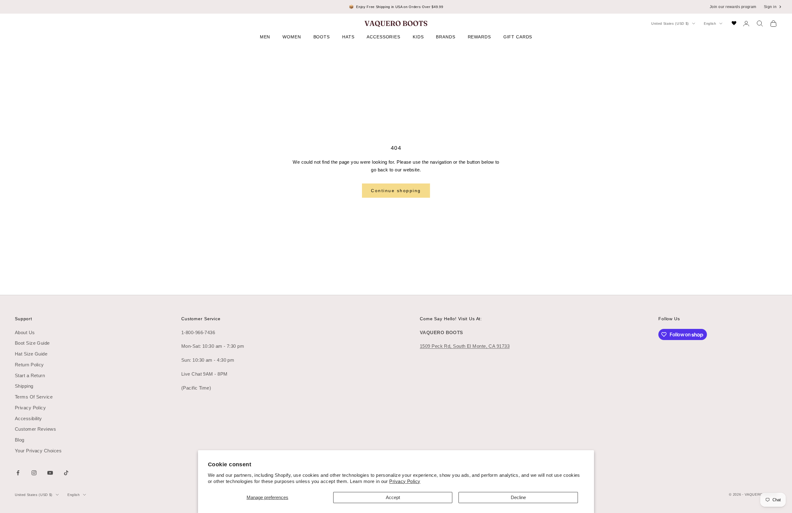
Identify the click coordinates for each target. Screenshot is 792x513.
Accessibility (28, 418)
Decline (518, 497)
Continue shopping (396, 190)
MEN (265, 36)
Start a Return (30, 375)
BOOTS (321, 36)
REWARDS (479, 36)
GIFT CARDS (517, 36)
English (710, 23)
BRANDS (445, 36)
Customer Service (201, 318)
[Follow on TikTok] (66, 473)
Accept (393, 497)
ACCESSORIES (383, 36)
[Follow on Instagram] (34, 473)
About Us (25, 332)
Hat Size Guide (31, 353)
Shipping (24, 386)
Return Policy (29, 364)
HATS (348, 36)
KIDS (418, 36)
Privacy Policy (404, 481)
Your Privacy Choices (38, 450)
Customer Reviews (35, 429)
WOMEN (291, 36)
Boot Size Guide (32, 343)
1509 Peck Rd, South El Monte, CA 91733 (465, 346)
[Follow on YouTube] (50, 473)
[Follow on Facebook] (18, 473)
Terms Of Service (34, 396)
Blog (19, 439)
